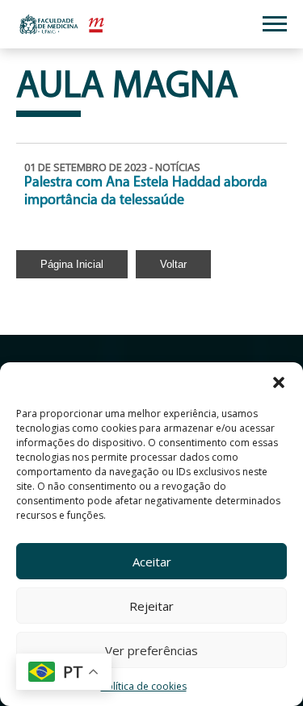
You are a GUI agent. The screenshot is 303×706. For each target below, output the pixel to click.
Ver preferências (151, 650)
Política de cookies (144, 686)
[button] (279, 382)
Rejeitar (151, 606)
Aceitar (152, 562)
